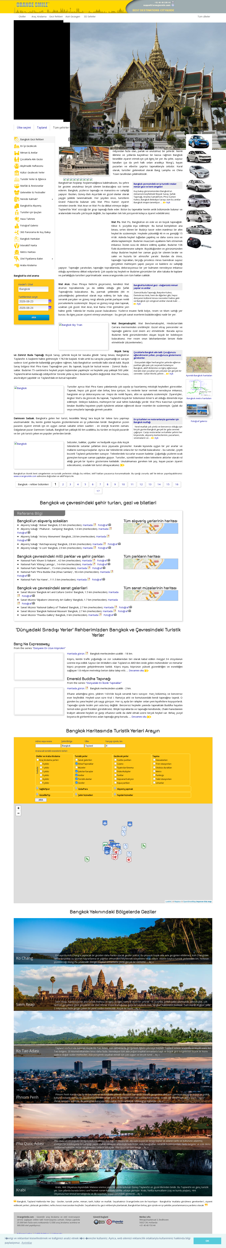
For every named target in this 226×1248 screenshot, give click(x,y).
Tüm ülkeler (204, 16)
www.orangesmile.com (25, 476)
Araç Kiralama (39, 16)
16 (176, 484)
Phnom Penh (27, 1097)
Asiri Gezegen (73, 16)
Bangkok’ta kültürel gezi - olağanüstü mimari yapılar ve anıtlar (156, 286)
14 (159, 484)
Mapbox (177, 901)
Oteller (22, 16)
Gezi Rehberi (56, 16)
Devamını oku (137, 670)
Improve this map (204, 901)
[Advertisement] (38, 70)
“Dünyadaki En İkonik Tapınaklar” (104, 682)
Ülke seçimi (24, 127)
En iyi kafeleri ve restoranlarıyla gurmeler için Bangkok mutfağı (156, 421)
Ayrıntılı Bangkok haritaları (199, 375)
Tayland (42, 127)
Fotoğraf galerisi (199, 421)
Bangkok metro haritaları (199, 398)
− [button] (18, 813)
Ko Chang (24, 958)
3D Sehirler (90, 16)
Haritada (88, 525)
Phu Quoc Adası (30, 1143)
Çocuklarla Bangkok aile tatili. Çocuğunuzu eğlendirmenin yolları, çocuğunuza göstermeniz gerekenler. (157, 355)
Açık (168, 202)
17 (98, 491)
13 (150, 484)
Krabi (21, 1190)
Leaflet (168, 901)
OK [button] (207, 1241)
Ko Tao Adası (27, 1050)
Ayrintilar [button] (27, 1242)
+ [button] (18, 808)
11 (132, 484)
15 (167, 484)
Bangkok (98, 127)
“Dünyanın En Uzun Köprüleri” (49, 648)
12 (141, 484)
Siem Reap (25, 1004)
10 (123, 484)
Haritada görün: (76, 653)
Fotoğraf (103, 525)
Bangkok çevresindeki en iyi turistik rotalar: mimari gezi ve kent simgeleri (155, 185)
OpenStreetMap (189, 901)
